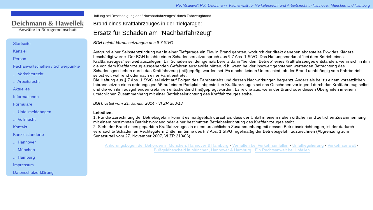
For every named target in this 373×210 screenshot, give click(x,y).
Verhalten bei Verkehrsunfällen (260, 145)
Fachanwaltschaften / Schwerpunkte (46, 66)
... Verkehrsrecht (28, 73)
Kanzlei (20, 51)
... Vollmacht (24, 119)
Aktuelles (21, 89)
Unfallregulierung (308, 145)
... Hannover (24, 142)
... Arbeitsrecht (26, 81)
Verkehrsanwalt (342, 145)
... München (24, 149)
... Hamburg (24, 157)
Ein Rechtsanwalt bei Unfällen (282, 150)
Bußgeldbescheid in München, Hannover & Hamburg (202, 150)
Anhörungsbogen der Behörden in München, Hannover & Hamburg (166, 145)
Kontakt (20, 127)
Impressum (23, 164)
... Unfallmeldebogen (32, 111)
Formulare (22, 104)
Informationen (26, 96)
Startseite (22, 43)
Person (19, 58)
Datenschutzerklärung (33, 172)
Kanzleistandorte (28, 134)
